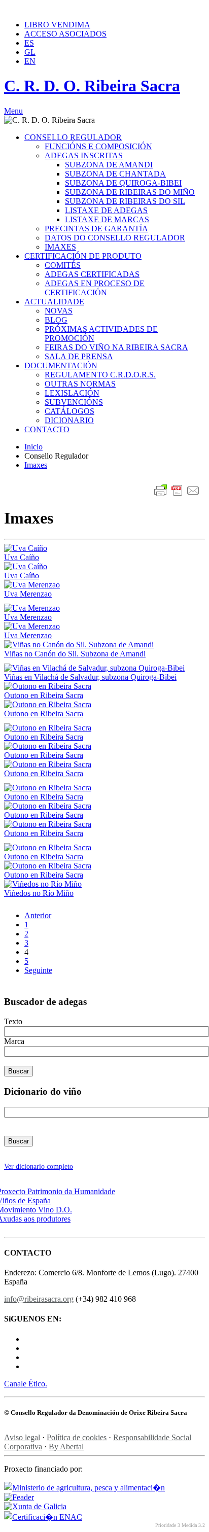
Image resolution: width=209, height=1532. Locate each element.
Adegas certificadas (92, 274)
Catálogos (69, 411)
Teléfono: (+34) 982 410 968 (46, 8)
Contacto (46, 429)
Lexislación (72, 393)
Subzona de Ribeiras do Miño (130, 192)
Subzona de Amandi (109, 164)
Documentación (60, 365)
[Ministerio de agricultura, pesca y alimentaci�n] (84, 1487)
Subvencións (74, 402)
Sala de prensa (79, 356)
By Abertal (66, 1446)
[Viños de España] (27, 1200)
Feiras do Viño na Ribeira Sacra (116, 347)
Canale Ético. (25, 1383)
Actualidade (54, 301)
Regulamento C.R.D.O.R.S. (100, 374)
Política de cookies (77, 1437)
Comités (63, 265)
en (30, 61)
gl (30, 52)
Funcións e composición (98, 146)
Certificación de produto (83, 256)
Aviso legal (22, 1437)
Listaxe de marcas (107, 219)
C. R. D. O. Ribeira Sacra (92, 86)
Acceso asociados (65, 33)
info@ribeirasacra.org (126, 8)
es (29, 43)
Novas (59, 310)
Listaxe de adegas (106, 210)
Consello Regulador (73, 137)
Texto (13, 1021)
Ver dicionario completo (38, 1166)
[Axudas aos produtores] (37, 1218)
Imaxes (60, 246)
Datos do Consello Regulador (115, 237)
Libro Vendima (57, 24)
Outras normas (80, 383)
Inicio (33, 446)
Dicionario (69, 420)
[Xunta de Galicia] (35, 1506)
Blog (56, 320)
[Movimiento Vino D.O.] (38, 1209)
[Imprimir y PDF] (177, 491)
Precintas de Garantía (96, 228)
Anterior (37, 915)
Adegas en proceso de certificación (95, 288)
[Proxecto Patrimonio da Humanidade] (59, 1191)
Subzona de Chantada (115, 173)
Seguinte (38, 970)
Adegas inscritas (84, 155)
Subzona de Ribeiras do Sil (125, 201)
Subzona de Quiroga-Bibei (123, 183)
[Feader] (19, 1497)
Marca (14, 1041)
